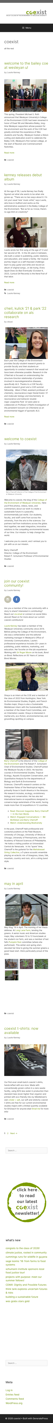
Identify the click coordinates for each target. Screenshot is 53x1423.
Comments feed (15, 1398)
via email (18, 614)
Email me (36, 1108)
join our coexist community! (16, 583)
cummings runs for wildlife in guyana (26, 1256)
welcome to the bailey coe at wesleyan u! (26, 65)
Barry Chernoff (11, 761)
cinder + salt (14, 1100)
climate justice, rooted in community (26, 1252)
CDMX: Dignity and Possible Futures (26, 1284)
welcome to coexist (20, 439)
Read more (9, 152)
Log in (9, 1390)
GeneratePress (40, 1418)
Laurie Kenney (13, 293)
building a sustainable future (22, 1296)
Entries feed (12, 1394)
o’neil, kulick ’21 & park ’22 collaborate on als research (25, 312)
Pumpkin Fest (15, 942)
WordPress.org (14, 1403)
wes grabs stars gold (18, 1301)
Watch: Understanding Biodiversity (26, 823)
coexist (10, 160)
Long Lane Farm (22, 930)
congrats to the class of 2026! (23, 1248)
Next (13, 1133)
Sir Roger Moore (24, 652)
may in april (13, 884)
